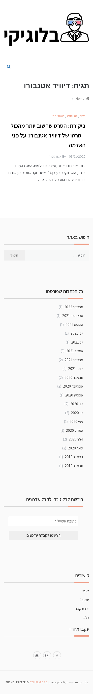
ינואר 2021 (75, 368)
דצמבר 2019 (74, 456)
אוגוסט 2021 (74, 324)
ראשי (86, 591)
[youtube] (37, 655)
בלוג (83, 116)
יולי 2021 (76, 333)
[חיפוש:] (57, 255)
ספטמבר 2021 (72, 315)
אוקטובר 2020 (73, 386)
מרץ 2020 (76, 439)
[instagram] (47, 655)
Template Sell (40, 682)
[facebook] (57, 655)
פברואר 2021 (73, 359)
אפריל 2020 (74, 430)
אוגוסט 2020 (74, 395)
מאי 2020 (76, 421)
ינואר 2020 (75, 448)
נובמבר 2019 (74, 465)
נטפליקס (58, 116)
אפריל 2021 (74, 351)
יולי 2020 (76, 403)
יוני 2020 (77, 412)
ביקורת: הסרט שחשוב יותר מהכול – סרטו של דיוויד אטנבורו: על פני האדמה (48, 135)
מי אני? (84, 600)
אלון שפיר (55, 156)
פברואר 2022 (73, 307)
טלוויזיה (72, 116)
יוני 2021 (77, 342)
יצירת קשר (82, 608)
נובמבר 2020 (73, 377)
